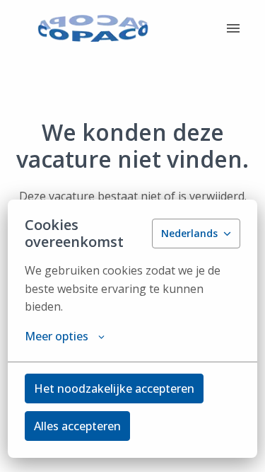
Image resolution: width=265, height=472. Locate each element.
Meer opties (56, 336)
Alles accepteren (77, 426)
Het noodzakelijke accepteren (114, 388)
